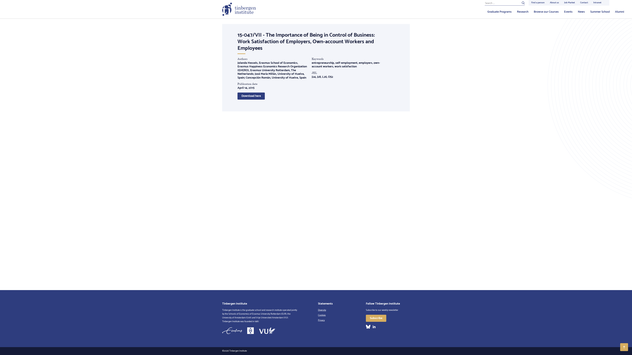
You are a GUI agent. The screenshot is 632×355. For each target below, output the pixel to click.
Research (522, 11)
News (581, 11)
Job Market (569, 3)
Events (568, 11)
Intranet (597, 3)
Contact (584, 3)
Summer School (600, 11)
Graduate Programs (499, 11)
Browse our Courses (546, 11)
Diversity (322, 310)
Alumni (619, 11)
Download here (251, 96)
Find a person (538, 3)
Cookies (322, 315)
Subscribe (376, 318)
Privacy (321, 320)
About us (554, 3)
